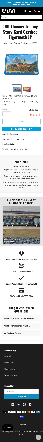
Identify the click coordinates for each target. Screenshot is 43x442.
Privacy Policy (9, 356)
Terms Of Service (10, 375)
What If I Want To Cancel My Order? (17, 325)
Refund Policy (9, 362)
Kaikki (24, 424)
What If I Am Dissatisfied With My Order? (19, 318)
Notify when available (21, 129)
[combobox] (21, 17)
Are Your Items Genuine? (13, 333)
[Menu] (39, 11)
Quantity (5, 109)
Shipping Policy (10, 369)
